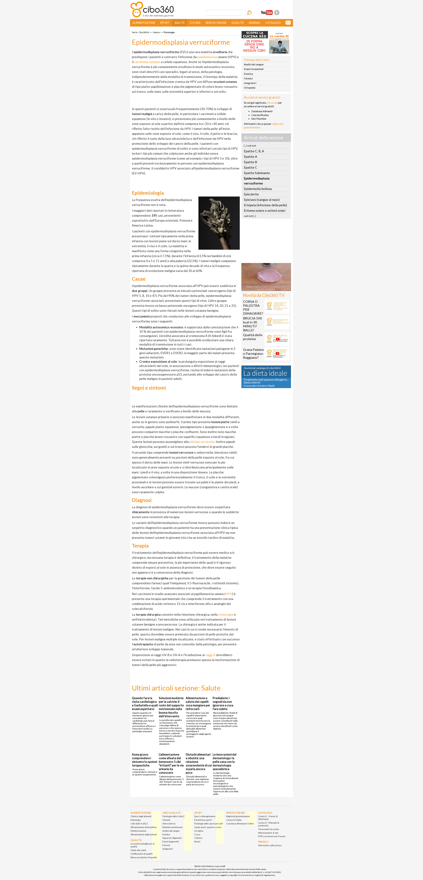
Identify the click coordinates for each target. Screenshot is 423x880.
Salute (179, 22)
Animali (254, 22)
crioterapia (226, 614)
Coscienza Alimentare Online (240, 823)
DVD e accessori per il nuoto (272, 836)
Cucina (195, 22)
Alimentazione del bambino (144, 827)
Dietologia (136, 820)
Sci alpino (198, 831)
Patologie (169, 32)
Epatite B (250, 162)
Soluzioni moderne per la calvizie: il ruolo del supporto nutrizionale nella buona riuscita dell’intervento (171, 707)
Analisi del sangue (254, 64)
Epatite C (250, 167)
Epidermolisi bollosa (258, 189)
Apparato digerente (172, 838)
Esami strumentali (253, 68)
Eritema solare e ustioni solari (264, 210)
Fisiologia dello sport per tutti (208, 823)
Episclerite (251, 194)
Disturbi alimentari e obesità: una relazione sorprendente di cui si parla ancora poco (199, 763)
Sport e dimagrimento (204, 816)
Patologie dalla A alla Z (256, 59)
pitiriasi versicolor (201, 442)
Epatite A (250, 156)
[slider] (262, 288)
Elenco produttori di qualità (144, 857)
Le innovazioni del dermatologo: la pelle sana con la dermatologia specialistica (224, 762)
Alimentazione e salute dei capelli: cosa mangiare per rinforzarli (198, 703)
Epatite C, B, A (254, 151)
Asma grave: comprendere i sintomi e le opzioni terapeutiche (144, 760)
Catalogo (273, 22)
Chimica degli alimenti (141, 816)
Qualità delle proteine (252, 337)
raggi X (210, 655)
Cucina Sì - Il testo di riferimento (268, 817)
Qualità (237, 22)
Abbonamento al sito (268, 832)
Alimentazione (144, 22)
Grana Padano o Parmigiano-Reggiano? (253, 353)
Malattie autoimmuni (172, 827)
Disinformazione (138, 831)
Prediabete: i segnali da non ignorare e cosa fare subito (223, 703)
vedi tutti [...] (250, 216)
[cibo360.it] (152, 17)
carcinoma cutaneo (147, 62)
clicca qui (272, 102)
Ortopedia (249, 87)
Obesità (166, 820)
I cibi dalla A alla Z (139, 823)
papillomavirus (207, 57)
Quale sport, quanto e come (207, 827)
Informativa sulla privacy (270, 845)
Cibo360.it (143, 32)
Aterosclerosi (168, 823)
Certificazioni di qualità (142, 853)
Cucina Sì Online (234, 820)
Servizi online (216, 22)
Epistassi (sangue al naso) (262, 199)
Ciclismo (198, 838)
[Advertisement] (266, 242)
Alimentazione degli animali (144, 834)
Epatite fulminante (257, 173)
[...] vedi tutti (250, 145)
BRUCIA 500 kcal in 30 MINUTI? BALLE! (252, 324)
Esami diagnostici (170, 841)
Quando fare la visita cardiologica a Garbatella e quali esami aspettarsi (145, 703)
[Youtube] (266, 12)
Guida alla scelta (138, 850)
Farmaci (248, 78)
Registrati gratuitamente (238, 816)
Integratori (250, 83)
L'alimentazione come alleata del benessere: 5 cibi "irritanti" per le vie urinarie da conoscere (171, 763)
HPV (229, 594)
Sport (165, 22)
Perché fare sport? (203, 820)
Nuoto (197, 841)
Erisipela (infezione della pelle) (265, 205)
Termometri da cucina (268, 829)
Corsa (197, 834)
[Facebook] (276, 12)
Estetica (248, 73)
